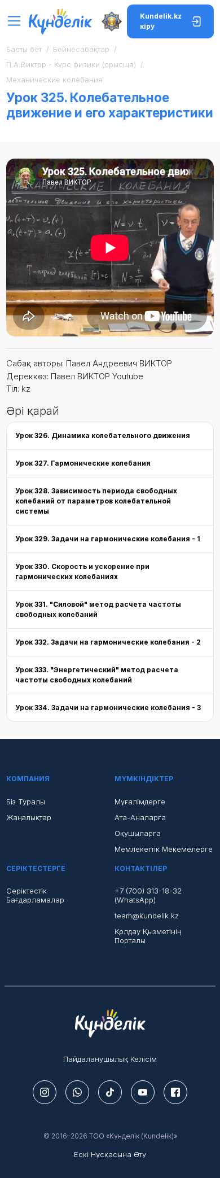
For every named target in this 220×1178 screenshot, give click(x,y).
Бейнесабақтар (81, 49)
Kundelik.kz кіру (161, 21)
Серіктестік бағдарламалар (35, 895)
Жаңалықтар (28, 817)
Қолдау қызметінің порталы (148, 936)
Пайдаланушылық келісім (110, 1058)
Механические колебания (54, 79)
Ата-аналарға (140, 817)
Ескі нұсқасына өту (110, 1154)
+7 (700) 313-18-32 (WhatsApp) (148, 895)
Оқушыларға (138, 833)
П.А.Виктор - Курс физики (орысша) (71, 64)
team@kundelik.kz (147, 915)
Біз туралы (25, 801)
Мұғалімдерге (140, 801)
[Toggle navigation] (17, 21)
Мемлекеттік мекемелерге (164, 848)
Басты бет (24, 49)
